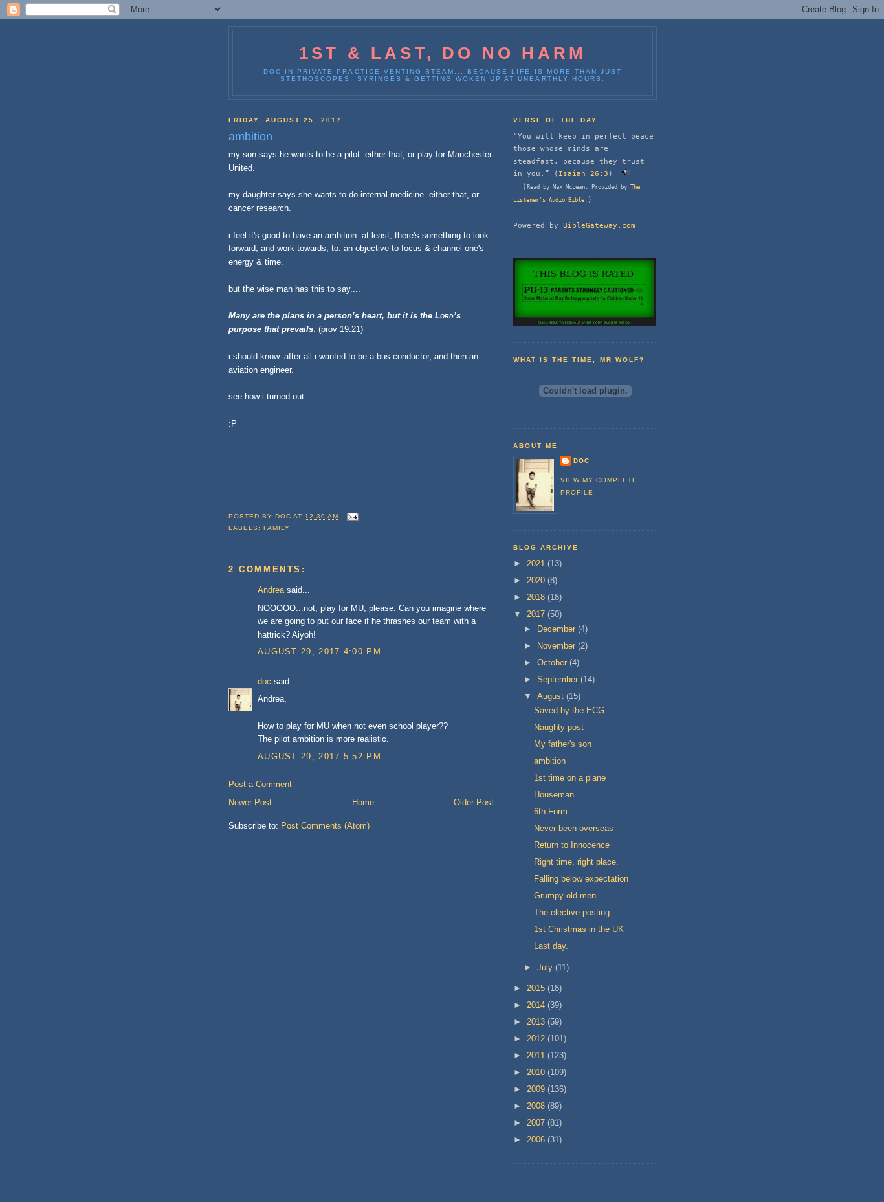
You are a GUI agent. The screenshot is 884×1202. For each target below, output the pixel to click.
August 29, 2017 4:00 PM (319, 651)
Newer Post (250, 802)
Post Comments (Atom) (325, 825)
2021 (537, 563)
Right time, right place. (576, 862)
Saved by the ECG (569, 710)
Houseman (554, 794)
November (557, 646)
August (551, 696)
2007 (537, 1123)
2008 (537, 1106)
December (557, 629)
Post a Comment (260, 784)
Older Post (474, 802)
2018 (537, 597)
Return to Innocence (572, 845)
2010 (537, 1072)
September (558, 679)
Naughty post (559, 727)
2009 (537, 1089)
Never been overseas (573, 828)
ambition (550, 761)
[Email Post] (352, 516)
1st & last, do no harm (442, 53)
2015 (537, 988)
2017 (537, 614)
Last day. (551, 946)
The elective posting (572, 912)
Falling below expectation (581, 879)
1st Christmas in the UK (579, 929)
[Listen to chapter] (626, 173)
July (546, 967)
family (276, 527)
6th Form (551, 811)
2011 (537, 1055)
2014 (537, 1005)
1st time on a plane (570, 778)
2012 (537, 1038)
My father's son (562, 744)
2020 (537, 580)
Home (363, 802)
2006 (537, 1139)
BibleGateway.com (599, 225)
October (553, 662)
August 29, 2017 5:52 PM (319, 756)
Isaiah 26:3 (583, 173)
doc (264, 681)
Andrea (271, 590)
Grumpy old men (565, 895)
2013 (537, 1022)
